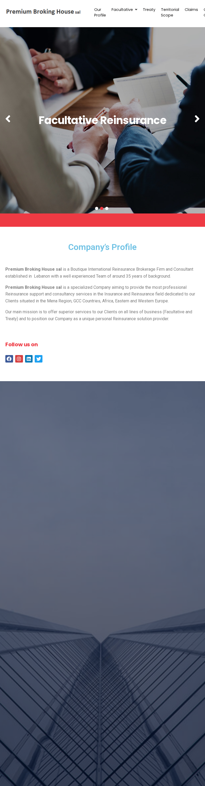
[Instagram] (19, 359)
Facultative (122, 9)
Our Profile (100, 12)
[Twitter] (38, 359)
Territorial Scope (170, 12)
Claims (191, 9)
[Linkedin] (29, 359)
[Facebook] (9, 359)
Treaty (149, 9)
